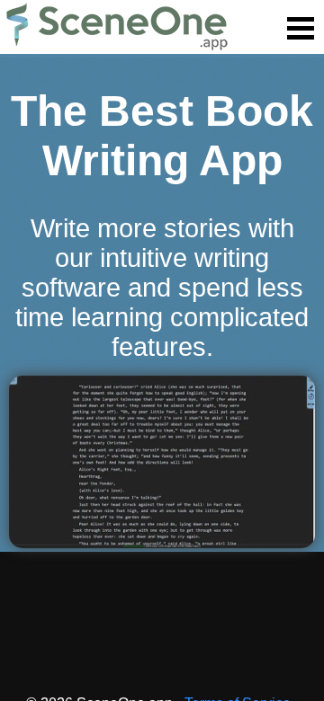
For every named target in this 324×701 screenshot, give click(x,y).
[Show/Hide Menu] (301, 29)
